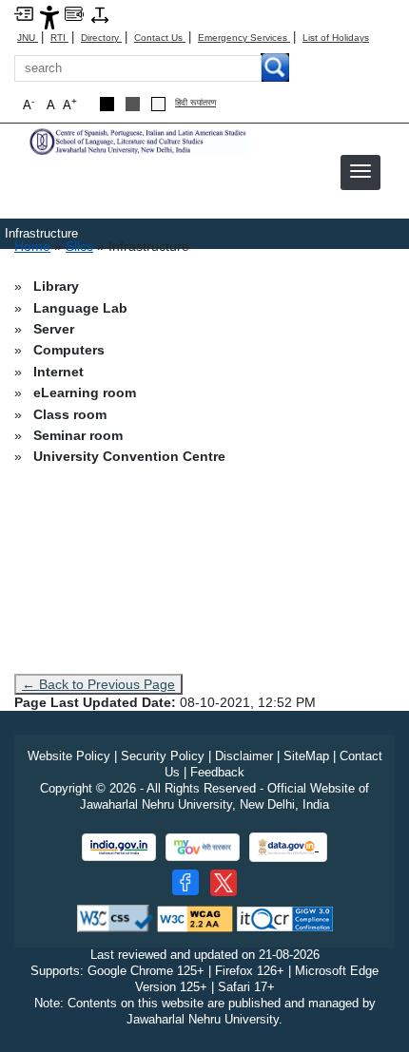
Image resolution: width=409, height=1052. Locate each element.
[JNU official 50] (223, 883)
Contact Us (159, 37)
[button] (360, 171)
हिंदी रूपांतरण (195, 103)
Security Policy (162, 756)
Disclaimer (244, 756)
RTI (59, 37)
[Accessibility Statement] (49, 17)
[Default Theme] (158, 104)
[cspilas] (138, 140)
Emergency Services (244, 37)
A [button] (70, 104)
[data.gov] (288, 847)
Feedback (217, 772)
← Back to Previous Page (98, 684)
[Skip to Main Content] (23, 13)
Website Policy (69, 756)
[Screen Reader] (74, 13)
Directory (101, 37)
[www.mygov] (203, 847)
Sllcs (79, 246)
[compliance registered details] (285, 917)
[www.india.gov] (119, 847)
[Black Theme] (107, 104)
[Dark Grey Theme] (133, 104)
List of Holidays (335, 37)
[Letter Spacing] (99, 14)
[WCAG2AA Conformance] (195, 917)
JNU (27, 37)
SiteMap (306, 756)
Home (32, 246)
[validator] (115, 917)
